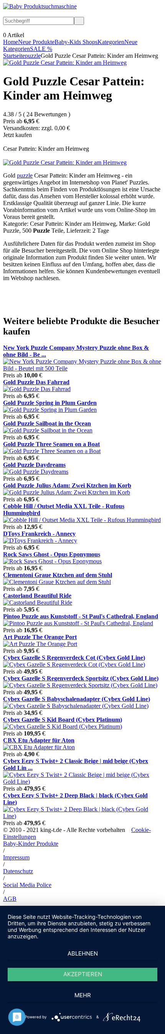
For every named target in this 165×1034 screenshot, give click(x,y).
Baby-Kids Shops (75, 42)
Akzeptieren (82, 974)
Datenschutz (18, 871)
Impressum (16, 857)
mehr (82, 995)
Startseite (14, 55)
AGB (9, 898)
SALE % (41, 49)
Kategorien (110, 42)
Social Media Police (27, 885)
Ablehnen (83, 953)
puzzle (33, 55)
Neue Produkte (36, 42)
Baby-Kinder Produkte (30, 843)
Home (10, 42)
